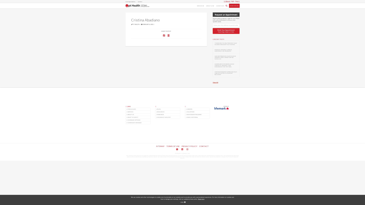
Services (130, 112)
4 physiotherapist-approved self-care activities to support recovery (226, 73)
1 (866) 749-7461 (232, 1)
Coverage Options (134, 120)
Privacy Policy (189, 146)
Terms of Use (173, 146)
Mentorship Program (194, 114)
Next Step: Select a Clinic (226, 31)
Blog (159, 109)
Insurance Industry (164, 117)
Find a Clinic (132, 109)
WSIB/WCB (160, 114)
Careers (189, 109)
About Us (131, 114)
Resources (160, 112)
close (182, 202)
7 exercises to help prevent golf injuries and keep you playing (226, 44)
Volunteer (190, 112)
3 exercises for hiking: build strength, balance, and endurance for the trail (224, 65)
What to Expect (133, 117)
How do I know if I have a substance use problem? (223, 50)
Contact (204, 146)
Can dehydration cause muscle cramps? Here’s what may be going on (225, 58)
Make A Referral (192, 117)
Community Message (135, 122)
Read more (201, 199)
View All (215, 82)
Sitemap (160, 146)
